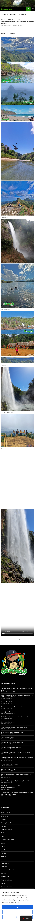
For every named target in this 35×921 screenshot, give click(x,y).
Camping (3, 819)
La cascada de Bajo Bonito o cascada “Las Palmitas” (15, 752)
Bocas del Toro (5, 816)
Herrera (3, 853)
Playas (3, 883)
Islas (2, 860)
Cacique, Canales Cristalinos (9, 702)
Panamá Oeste (5, 876)
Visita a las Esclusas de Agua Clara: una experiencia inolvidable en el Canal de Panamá (17, 696)
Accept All (17, 907)
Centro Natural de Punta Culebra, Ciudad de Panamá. (16, 717)
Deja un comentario (17, 25)
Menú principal (33, 9)
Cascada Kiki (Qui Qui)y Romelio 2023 (12, 742)
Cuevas (3, 843)
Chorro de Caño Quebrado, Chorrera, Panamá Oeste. (16, 781)
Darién (3, 846)
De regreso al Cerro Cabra (8, 769)
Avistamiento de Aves (7, 813)
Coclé (2, 833)
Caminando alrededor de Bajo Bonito (11, 707)
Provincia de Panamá (7, 886)
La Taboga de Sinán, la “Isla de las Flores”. (12, 732)
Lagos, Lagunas (5, 863)
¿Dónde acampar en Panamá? (9, 764)
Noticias (3, 873)
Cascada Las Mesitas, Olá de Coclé (11, 747)
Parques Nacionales (6, 880)
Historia (3, 856)
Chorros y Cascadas (6, 829)
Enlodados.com (6, 9)
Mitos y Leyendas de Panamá (9, 870)
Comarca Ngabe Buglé (7, 839)
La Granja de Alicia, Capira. (9, 712)
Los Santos (4, 866)
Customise (17, 912)
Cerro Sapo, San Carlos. (7, 722)
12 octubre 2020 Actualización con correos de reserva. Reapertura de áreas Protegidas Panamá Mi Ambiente (17, 21)
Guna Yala (4, 849)
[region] (17, 905)
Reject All (17, 917)
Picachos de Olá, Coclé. (7, 737)
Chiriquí (3, 826)
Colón (2, 836)
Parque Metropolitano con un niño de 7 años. (14, 727)
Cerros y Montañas (6, 823)
